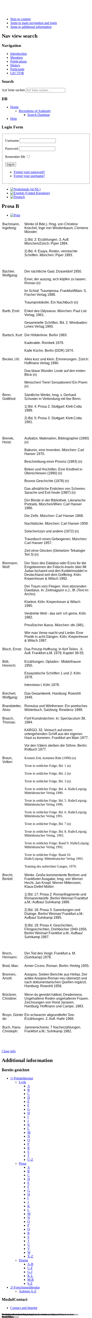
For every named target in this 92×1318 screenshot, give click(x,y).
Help (13, 118)
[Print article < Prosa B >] (15, 215)
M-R (30, 1279)
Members (16, 57)
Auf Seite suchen (13, 90)
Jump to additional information (31, 27)
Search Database (38, 115)
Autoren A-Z (27, 1291)
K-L (30, 1276)
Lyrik (22, 1082)
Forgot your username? (29, 176)
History (15, 65)
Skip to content (20, 19)
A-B (30, 1264)
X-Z (30, 1256)
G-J (29, 1272)
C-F (30, 1268)
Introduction (18, 53)
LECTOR (17, 73)
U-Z (30, 1159)
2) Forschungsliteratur (25, 1287)
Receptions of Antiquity (35, 111)
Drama (23, 1260)
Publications (18, 61)
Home (14, 107)
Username (12, 140)
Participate (17, 69)
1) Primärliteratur (21, 1078)
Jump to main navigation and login (33, 23)
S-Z (30, 1283)
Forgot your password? (29, 172)
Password (11, 148)
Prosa (22, 1163)
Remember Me (15, 157)
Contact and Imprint (23, 1308)
